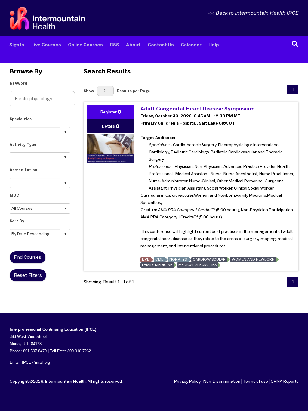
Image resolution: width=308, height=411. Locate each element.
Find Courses (27, 257)
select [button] (65, 132)
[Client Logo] (47, 28)
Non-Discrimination (221, 381)
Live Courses (46, 45)
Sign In (16, 45)
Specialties (21, 119)
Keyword (18, 83)
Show (89, 91)
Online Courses (85, 45)
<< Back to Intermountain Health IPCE (253, 13)
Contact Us (161, 45)
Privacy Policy (187, 381)
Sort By (17, 221)
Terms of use (255, 381)
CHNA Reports (284, 381)
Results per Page (133, 91)
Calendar (191, 45)
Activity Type (23, 145)
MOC (14, 196)
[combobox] (35, 131)
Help (213, 45)
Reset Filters (28, 275)
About (133, 45)
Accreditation (23, 170)
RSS (114, 45)
